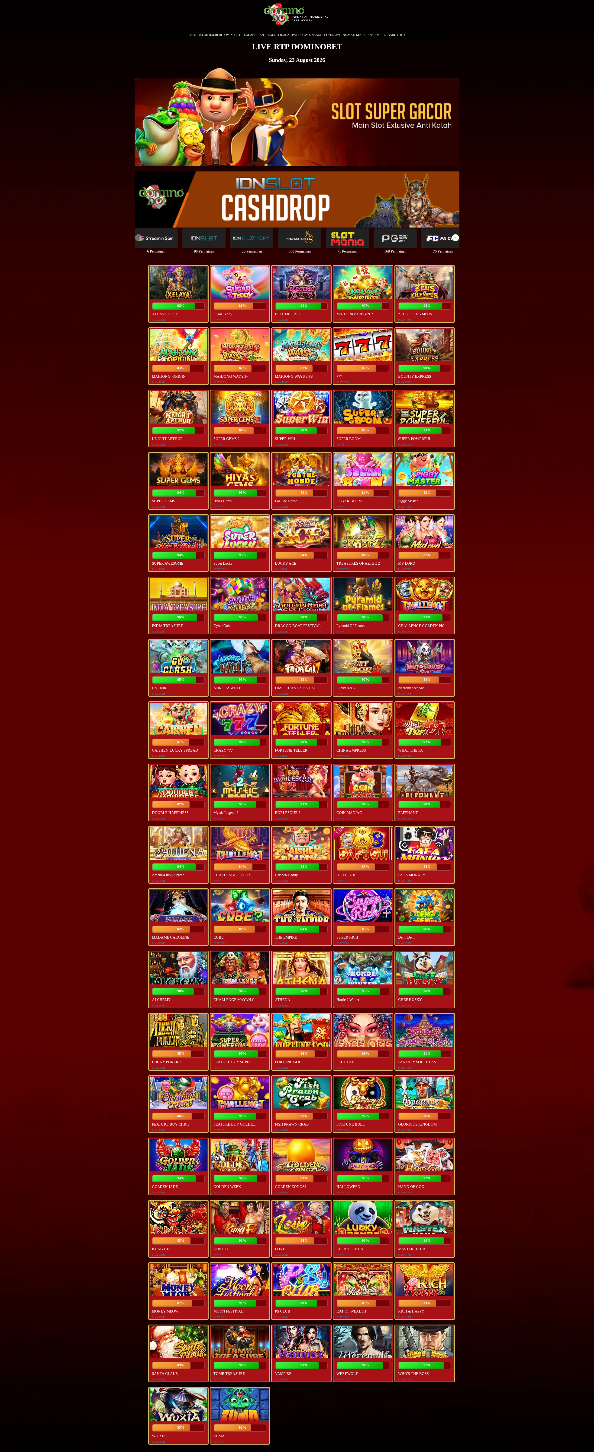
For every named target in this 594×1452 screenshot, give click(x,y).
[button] (455, 238)
